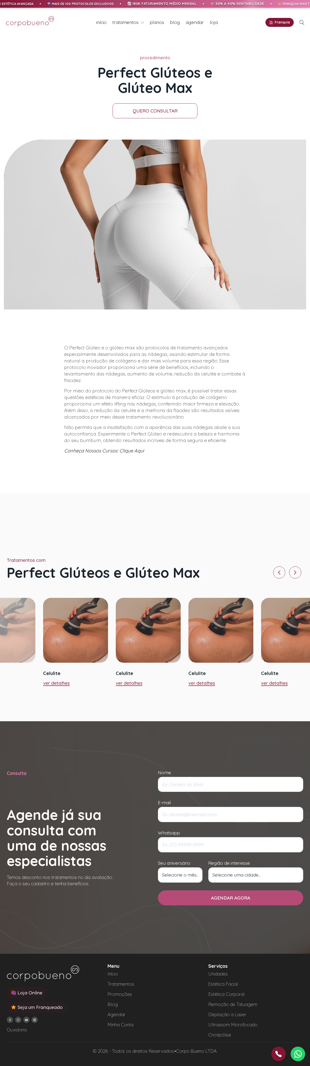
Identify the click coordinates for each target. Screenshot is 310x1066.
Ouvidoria (17, 1030)
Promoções (120, 994)
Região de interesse (229, 863)
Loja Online (29, 993)
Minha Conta (120, 1025)
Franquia (282, 22)
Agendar (116, 1014)
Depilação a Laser (227, 1014)
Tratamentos (121, 984)
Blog (113, 1004)
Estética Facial (223, 984)
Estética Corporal (226, 994)
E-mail (164, 802)
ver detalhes (56, 683)
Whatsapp (169, 833)
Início (113, 974)
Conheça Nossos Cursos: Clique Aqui (104, 451)
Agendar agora (230, 898)
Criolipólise (219, 1035)
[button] (302, 22)
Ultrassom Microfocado (232, 1025)
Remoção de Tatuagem (232, 1004)
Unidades (218, 974)
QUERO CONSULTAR (155, 111)
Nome (164, 772)
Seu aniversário (174, 863)
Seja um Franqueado (39, 1007)
